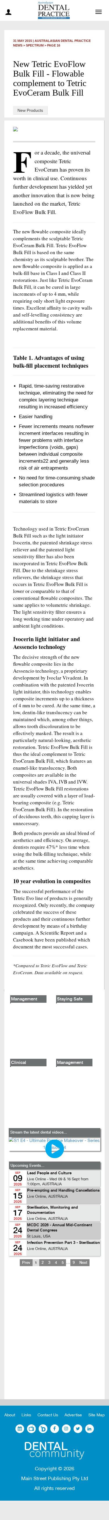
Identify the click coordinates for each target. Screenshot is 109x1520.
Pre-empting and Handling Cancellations (63, 1190)
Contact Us (47, 1415)
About (9, 1415)
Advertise (73, 1415)
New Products (30, 110)
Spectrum (35, 45)
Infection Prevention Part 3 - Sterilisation (63, 1243)
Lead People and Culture (49, 1173)
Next (83, 1263)
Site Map (96, 1415)
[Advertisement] (54, 1337)
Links (26, 1415)
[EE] (54, 1451)
